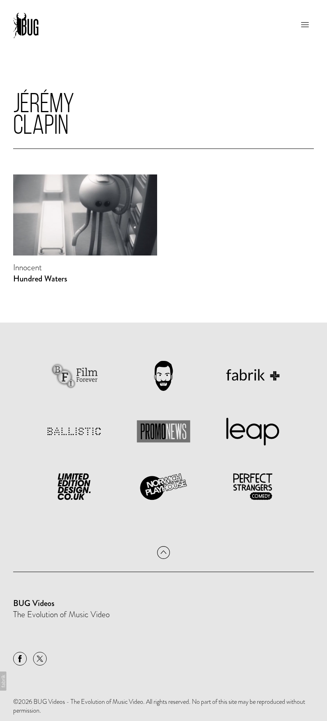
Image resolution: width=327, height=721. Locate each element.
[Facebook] (20, 659)
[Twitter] (40, 659)
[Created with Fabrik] (3, 681)
